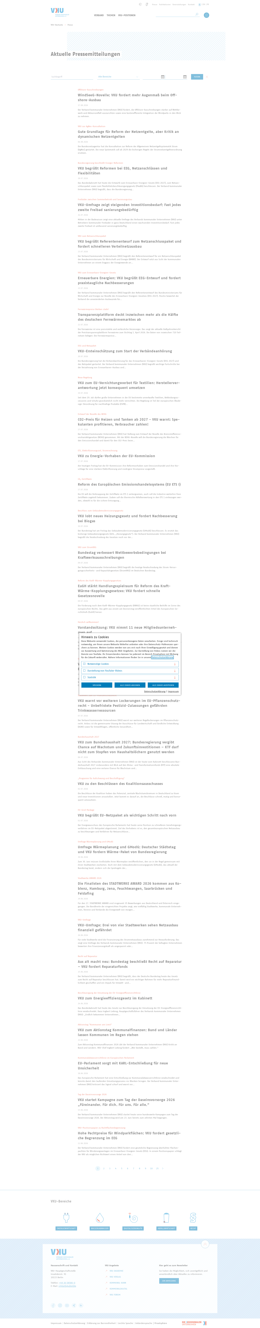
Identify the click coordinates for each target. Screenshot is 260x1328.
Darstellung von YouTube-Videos (104, 670)
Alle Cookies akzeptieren (163, 685)
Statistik (91, 677)
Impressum (173, 691)
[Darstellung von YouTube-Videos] (84, 671)
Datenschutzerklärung (162, 657)
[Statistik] (84, 678)
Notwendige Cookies (98, 664)
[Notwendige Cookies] (84, 664)
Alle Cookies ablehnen (130, 685)
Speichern (97, 685)
